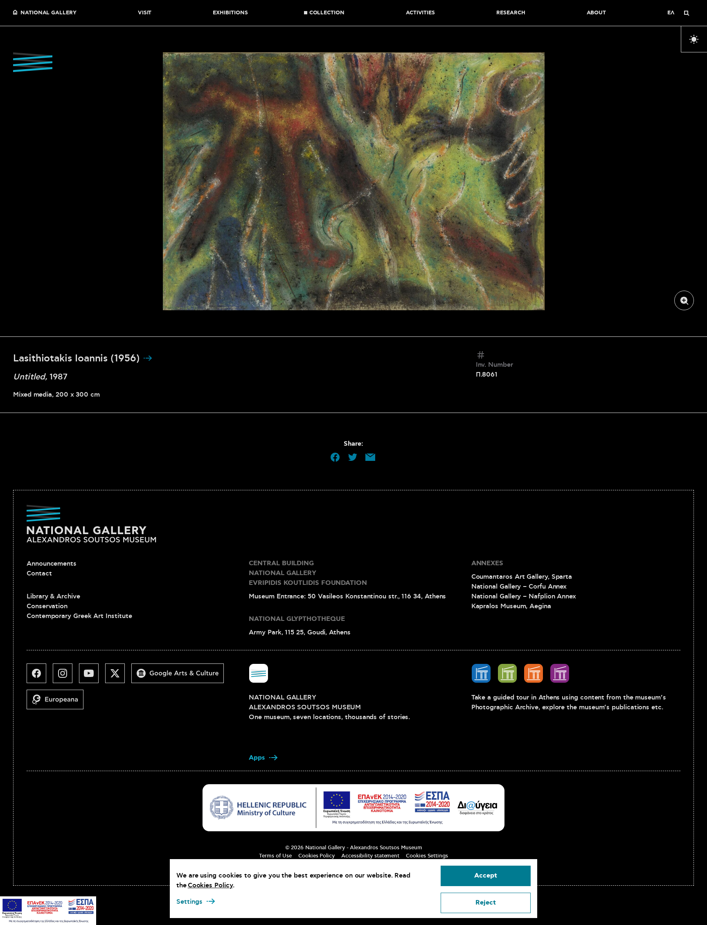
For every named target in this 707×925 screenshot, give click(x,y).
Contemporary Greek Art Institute (79, 616)
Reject (485, 902)
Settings (189, 902)
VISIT (145, 13)
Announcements (52, 564)
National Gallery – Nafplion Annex (523, 596)
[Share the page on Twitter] (352, 457)
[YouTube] (92, 676)
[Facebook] (40, 676)
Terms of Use (275, 856)
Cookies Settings (427, 856)
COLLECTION (326, 13)
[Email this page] (370, 457)
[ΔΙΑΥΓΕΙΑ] (477, 807)
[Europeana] (58, 703)
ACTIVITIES (420, 13)
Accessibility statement (370, 856)
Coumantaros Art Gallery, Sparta (521, 577)
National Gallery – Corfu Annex (519, 586)
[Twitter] (118, 676)
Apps (257, 758)
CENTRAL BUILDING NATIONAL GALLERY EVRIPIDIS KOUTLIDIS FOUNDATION (308, 573)
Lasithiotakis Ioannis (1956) (78, 358)
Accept (485, 875)
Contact (39, 573)
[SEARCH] (686, 13)
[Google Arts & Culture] (180, 676)
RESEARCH (510, 13)
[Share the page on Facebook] (335, 457)
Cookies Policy (316, 856)
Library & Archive (53, 596)
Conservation (47, 606)
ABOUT (596, 13)
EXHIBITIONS (230, 13)
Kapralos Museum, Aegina (511, 606)
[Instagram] (66, 676)
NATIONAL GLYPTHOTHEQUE (296, 619)
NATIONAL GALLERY (48, 13)
